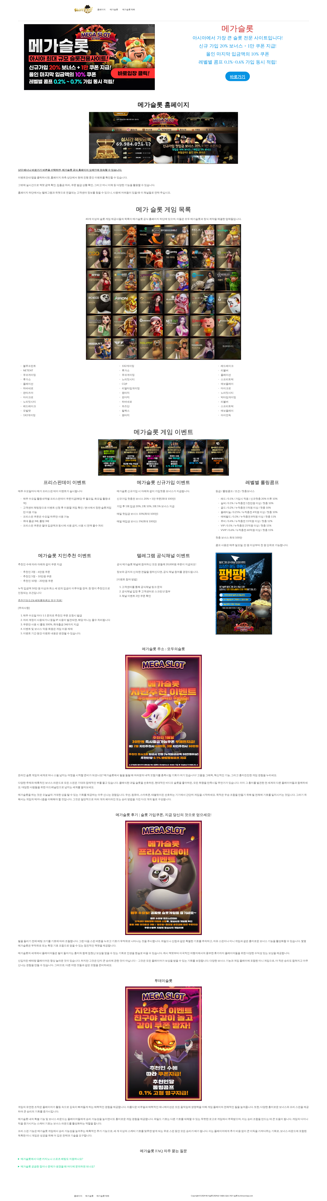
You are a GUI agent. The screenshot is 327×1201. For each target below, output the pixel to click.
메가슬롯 (209, 1196)
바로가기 (237, 76)
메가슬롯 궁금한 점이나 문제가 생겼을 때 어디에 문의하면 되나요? (58, 1166)
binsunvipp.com (246, 1196)
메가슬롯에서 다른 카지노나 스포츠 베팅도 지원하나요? (52, 1158)
